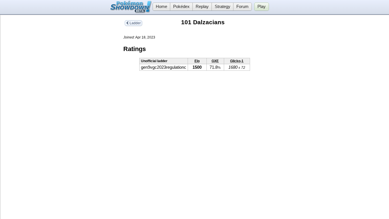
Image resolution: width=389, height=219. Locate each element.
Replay (202, 6)
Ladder (135, 23)
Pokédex (181, 6)
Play (261, 6)
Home (161, 6)
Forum (242, 6)
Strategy (222, 6)
